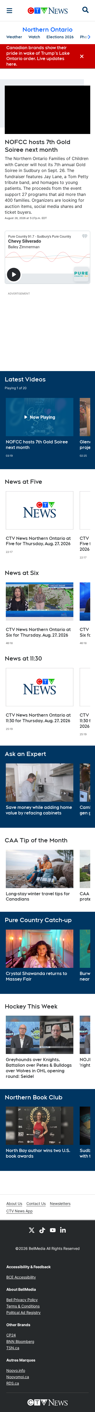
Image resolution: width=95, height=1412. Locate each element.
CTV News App (19, 1211)
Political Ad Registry (23, 1312)
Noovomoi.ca (17, 1377)
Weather (14, 37)
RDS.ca (12, 1383)
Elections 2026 (60, 37)
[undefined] (39, 427)
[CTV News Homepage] (48, 10)
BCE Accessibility (21, 1277)
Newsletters (60, 1203)
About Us (14, 1203)
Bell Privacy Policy (22, 1299)
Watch (34, 37)
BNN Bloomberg (20, 1341)
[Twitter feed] (31, 1230)
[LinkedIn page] (63, 1230)
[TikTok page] (42, 1230)
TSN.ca (12, 1348)
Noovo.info (15, 1370)
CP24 (11, 1335)
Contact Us (36, 1203)
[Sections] (9, 10)
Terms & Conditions (23, 1306)
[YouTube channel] (53, 1230)
